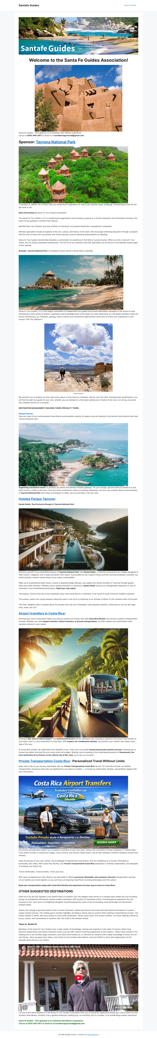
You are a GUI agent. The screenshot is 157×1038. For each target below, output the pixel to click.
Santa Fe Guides (130, 5)
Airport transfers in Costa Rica (42, 613)
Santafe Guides (29, 5)
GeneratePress (93, 1035)
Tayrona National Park (56, 142)
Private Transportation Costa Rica (44, 761)
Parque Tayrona (26, 413)
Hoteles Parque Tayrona (37, 499)
